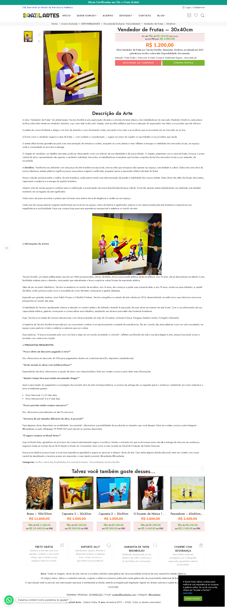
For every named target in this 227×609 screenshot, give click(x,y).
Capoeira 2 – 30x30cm (113, 514)
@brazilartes (154, 594)
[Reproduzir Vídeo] (39, 41)
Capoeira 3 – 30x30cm (76, 514)
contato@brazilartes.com (124, 594)
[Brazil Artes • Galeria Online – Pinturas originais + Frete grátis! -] (41, 15)
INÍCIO (66, 15)
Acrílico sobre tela (44, 462)
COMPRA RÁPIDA (183, 62)
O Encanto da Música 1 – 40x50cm (151, 514)
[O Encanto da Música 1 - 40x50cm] (151, 493)
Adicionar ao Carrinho (138, 62)
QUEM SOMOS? (87, 15)
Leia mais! (188, 592)
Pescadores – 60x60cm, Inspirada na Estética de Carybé (188, 514)
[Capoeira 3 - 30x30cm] (76, 493)
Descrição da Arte (112, 113)
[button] (9, 600)
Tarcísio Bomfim (112, 462)
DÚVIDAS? (125, 15)
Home (54, 24)
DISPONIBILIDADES (90, 24)
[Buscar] (202, 15)
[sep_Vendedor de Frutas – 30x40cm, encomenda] (28, 36)
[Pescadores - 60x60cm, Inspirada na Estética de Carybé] (188, 493)
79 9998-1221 (96, 594)
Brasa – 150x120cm (39, 514)
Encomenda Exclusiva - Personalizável (122, 24)
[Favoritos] (39, 34)
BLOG (161, 15)
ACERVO (108, 15)
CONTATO (145, 15)
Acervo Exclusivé (69, 24)
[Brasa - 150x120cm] (39, 493)
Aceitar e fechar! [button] (193, 598)
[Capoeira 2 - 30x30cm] (113, 493)
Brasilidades (60, 462)
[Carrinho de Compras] (189, 15)
